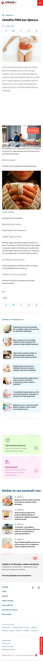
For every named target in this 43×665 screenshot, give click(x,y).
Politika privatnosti (8, 649)
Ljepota (5, 596)
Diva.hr (27, 627)
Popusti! (19, 630)
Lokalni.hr (34, 627)
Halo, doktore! (7, 605)
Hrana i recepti (7, 600)
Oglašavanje (6, 640)
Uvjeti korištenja (7, 646)
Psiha (4, 591)
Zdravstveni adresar (9, 610)
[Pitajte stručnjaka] (41, 646)
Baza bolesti (6, 614)
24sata (11, 630)
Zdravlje (5, 587)
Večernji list (6, 627)
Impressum (6, 643)
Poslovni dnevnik (17, 627)
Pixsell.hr (26, 630)
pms (5, 298)
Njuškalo (5, 630)
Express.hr (34, 630)
